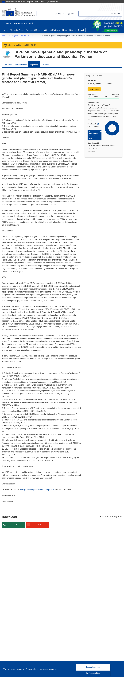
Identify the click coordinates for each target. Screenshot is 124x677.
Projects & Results (34, 30)
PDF (40, 525)
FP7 (32, 36)
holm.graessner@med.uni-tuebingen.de (37, 490)
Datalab (72, 30)
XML (15, 525)
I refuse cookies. (93, 673)
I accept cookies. (93, 667)
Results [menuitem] (46, 65)
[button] (71, 13)
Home (5, 30)
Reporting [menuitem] (34, 65)
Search (81, 30)
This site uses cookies (13, 669)
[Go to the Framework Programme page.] (6, 54)
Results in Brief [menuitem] (21, 65)
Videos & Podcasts (52, 30)
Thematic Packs (17, 30)
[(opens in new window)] (21, 12)
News (64, 30)
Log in (61, 14)
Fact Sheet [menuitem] (8, 65)
